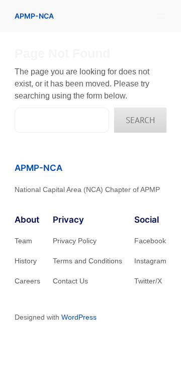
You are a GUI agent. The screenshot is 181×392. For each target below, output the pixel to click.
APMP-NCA (34, 16)
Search (140, 120)
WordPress (79, 317)
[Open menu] (160, 16)
